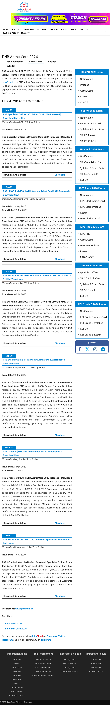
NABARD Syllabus (69, 671)
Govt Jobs (16, 29)
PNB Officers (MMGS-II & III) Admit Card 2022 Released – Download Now (32, 453)
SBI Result (96, 659)
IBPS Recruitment (43, 663)
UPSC (44, 29)
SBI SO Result (87, 290)
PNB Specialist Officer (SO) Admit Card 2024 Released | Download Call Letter (32, 116)
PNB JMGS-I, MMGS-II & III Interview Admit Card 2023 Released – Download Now (36, 193)
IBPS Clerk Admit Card (92, 201)
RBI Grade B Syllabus (91, 323)
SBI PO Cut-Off (88, 141)
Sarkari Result (11, 33)
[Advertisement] (54, 46)
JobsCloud (7, 82)
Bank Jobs (29, 29)
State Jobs (85, 29)
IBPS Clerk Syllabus (90, 206)
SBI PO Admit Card (90, 123)
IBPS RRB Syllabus (90, 245)
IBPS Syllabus (69, 663)
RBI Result (96, 667)
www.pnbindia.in (24, 608)
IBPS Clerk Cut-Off (90, 218)
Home (6, 29)
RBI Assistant (17, 687)
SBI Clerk (17, 671)
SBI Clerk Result (89, 174)
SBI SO (17, 683)
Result (83, 96)
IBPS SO (17, 675)
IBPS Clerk (17, 667)
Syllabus (10, 65)
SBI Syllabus (69, 659)
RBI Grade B (17, 691)
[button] (104, 31)
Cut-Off (84, 102)
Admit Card (86, 90)
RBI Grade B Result (90, 334)
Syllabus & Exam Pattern (93, 129)
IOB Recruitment (43, 671)
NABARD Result (96, 671)
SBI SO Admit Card (90, 278)
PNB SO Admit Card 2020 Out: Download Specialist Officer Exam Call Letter (36, 541)
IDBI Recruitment (43, 667)
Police (74, 29)
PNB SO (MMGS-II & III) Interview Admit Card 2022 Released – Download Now (35, 361)
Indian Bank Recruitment (43, 675)
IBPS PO (17, 659)
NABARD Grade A (17, 695)
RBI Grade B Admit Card (93, 317)
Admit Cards (35, 61)
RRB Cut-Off (87, 257)
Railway (54, 29)
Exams (24, 33)
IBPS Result (96, 663)
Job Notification (14, 61)
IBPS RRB (85, 233)
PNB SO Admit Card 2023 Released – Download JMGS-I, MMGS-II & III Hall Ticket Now (37, 277)
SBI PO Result (87, 135)
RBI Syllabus (69, 667)
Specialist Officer (89, 272)
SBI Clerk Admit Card (91, 162)
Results (52, 61)
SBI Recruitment (43, 659)
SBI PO (17, 663)
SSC (38, 29)
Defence (64, 29)
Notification (86, 79)
